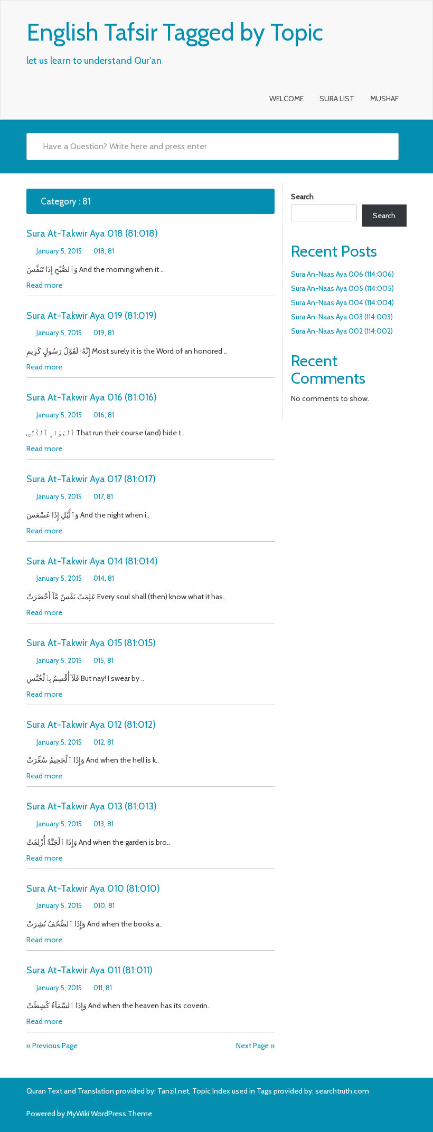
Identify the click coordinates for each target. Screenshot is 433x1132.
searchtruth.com (342, 1091)
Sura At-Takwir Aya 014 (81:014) (92, 561)
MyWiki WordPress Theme (109, 1113)
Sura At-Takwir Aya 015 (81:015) (91, 643)
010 (99, 905)
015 (98, 660)
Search (302, 196)
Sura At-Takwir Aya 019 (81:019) (91, 315)
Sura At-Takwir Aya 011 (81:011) (89, 970)
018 (99, 251)
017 (98, 496)
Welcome (286, 98)
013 (98, 823)
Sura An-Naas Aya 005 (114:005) (342, 288)
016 (99, 415)
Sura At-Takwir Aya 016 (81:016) (91, 397)
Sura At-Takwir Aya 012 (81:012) (91, 724)
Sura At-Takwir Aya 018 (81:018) (92, 233)
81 (111, 251)
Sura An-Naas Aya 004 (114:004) (342, 302)
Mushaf (384, 98)
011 (97, 987)
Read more (44, 285)
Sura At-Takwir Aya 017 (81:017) (91, 479)
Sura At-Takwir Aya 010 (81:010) (93, 888)
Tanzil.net (173, 1091)
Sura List (336, 98)
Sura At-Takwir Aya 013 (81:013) (91, 806)
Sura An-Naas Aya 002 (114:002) (342, 331)
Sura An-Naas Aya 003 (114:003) (342, 316)
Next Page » (255, 1045)
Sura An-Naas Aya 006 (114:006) (342, 274)
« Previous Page (52, 1045)
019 (99, 332)
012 (98, 742)
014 (99, 578)
